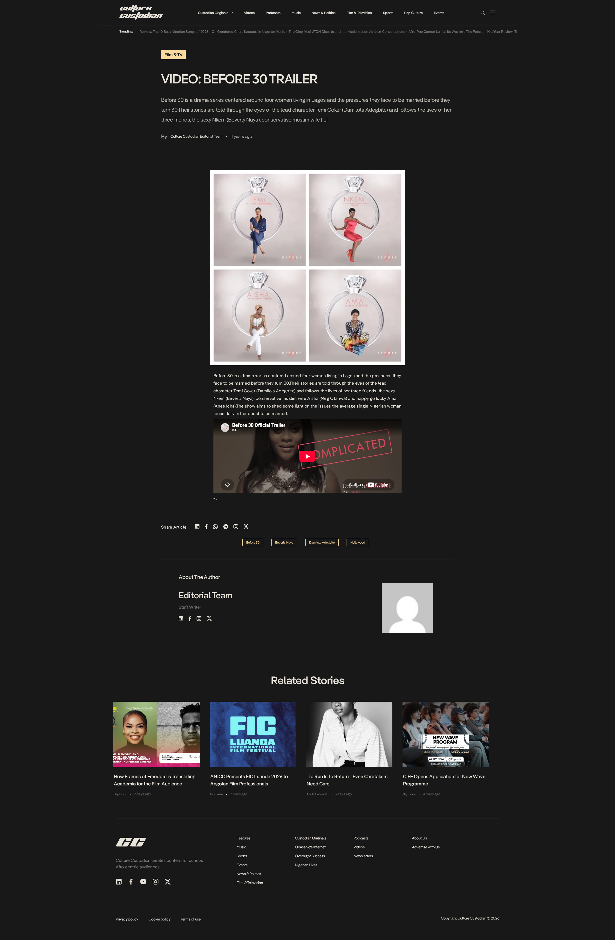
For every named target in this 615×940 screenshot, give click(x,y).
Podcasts (273, 13)
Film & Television (359, 13)
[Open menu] (492, 12)
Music (296, 13)
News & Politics (323, 13)
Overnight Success (310, 856)
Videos (249, 13)
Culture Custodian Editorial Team (197, 136)
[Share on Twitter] (246, 527)
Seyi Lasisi (120, 794)
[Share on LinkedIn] (197, 527)
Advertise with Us (426, 847)
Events (439, 13)
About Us (419, 838)
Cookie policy (160, 919)
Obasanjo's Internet (310, 847)
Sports (388, 13)
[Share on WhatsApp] (215, 527)
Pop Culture (413, 13)
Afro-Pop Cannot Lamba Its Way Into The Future (428, 32)
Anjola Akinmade (317, 794)
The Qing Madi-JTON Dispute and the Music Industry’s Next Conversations (330, 32)
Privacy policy (127, 919)
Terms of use (191, 919)
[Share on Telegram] (225, 527)
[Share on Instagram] (235, 527)
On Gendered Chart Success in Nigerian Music (231, 32)
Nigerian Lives (306, 865)
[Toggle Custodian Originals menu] (233, 12)
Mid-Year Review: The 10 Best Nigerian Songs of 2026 (149, 32)
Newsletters (363, 856)
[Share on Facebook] (206, 527)
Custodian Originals (213, 13)
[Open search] (482, 12)
